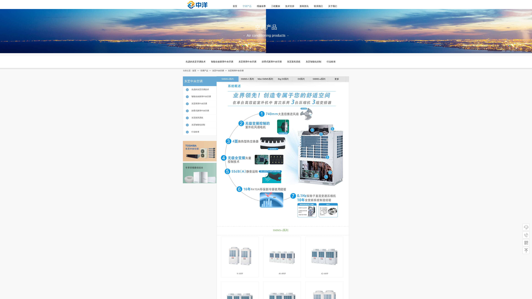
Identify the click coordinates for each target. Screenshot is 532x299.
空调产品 (247, 6)
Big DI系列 (283, 79)
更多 (337, 79)
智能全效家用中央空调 (222, 61)
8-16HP (240, 274)
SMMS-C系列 (247, 79)
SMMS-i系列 (228, 79)
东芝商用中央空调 (247, 61)
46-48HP (282, 274)
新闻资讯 (304, 6)
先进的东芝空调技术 (196, 61)
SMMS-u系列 (319, 79)
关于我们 (332, 6)
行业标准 (331, 61)
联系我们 (318, 6)
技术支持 (289, 6)
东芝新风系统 (293, 61)
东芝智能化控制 (313, 61)
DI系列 (301, 79)
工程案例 (275, 6)
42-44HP (324, 274)
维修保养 (261, 6)
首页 (235, 6)
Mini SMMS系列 (265, 79)
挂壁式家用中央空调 (272, 61)
